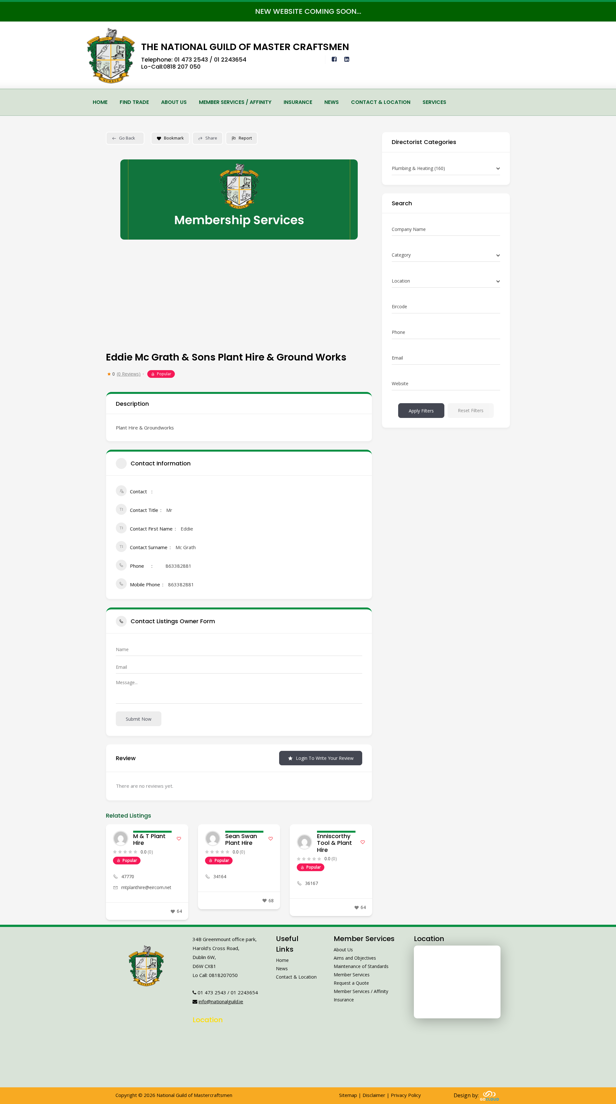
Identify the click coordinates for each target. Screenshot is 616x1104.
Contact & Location (380, 102)
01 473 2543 (191, 59)
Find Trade (134, 102)
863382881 (179, 566)
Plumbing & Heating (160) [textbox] (418, 168)
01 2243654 (230, 59)
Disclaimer (374, 1095)
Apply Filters (421, 411)
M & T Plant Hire (149, 839)
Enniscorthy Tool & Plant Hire (334, 843)
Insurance (298, 102)
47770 (127, 876)
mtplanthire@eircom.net (146, 887)
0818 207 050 (182, 67)
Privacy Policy (406, 1095)
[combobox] (446, 168)
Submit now (138, 719)
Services (434, 102)
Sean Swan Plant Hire (241, 839)
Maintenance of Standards (361, 966)
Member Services (352, 975)
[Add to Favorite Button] (178, 838)
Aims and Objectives (355, 958)
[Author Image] (120, 838)
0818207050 (223, 975)
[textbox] (401, 255)
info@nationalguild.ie (221, 1001)
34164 (219, 876)
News (331, 102)
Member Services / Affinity (235, 102)
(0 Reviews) (129, 374)
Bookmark (174, 138)
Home (100, 102)
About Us (174, 102)
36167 (311, 883)
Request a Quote (351, 983)
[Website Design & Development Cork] (489, 1095)
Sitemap (348, 1095)
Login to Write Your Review (325, 758)
